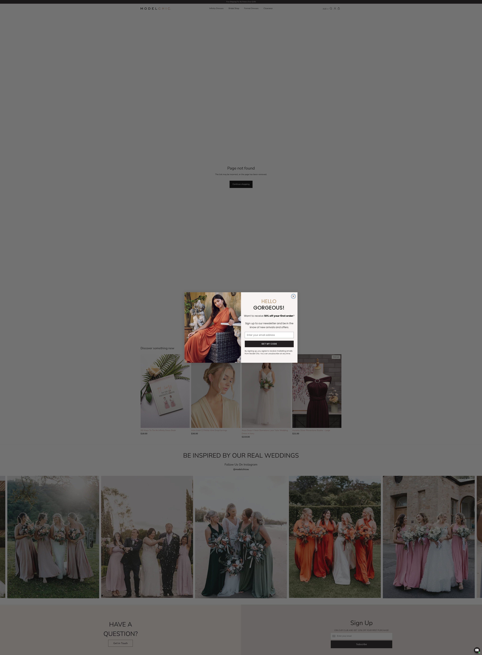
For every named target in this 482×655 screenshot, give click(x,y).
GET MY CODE (269, 343)
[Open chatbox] (477, 650)
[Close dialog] (293, 296)
